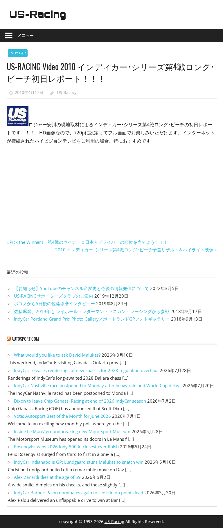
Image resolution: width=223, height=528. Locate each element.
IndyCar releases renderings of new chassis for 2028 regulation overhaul (86, 370)
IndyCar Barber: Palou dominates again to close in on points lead (78, 492)
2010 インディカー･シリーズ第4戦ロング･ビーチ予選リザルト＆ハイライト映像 (134, 250)
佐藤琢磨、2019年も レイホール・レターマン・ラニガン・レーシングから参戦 (91, 311)
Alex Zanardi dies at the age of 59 (47, 477)
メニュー (25, 35)
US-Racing (37, 14)
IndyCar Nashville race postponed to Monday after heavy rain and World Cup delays (97, 385)
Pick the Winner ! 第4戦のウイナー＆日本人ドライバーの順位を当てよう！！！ (88, 242)
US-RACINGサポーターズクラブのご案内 (53, 296)
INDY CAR (17, 53)
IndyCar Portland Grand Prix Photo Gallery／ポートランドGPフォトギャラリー (92, 319)
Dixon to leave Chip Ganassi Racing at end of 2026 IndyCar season (80, 401)
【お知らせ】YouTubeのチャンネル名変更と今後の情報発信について (81, 288)
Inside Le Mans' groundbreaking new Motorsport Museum (72, 431)
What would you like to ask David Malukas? (57, 355)
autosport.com (25, 338)
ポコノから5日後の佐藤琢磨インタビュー (54, 303)
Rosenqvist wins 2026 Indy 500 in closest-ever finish (66, 446)
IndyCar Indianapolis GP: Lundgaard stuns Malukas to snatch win (78, 462)
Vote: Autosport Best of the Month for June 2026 (62, 416)
